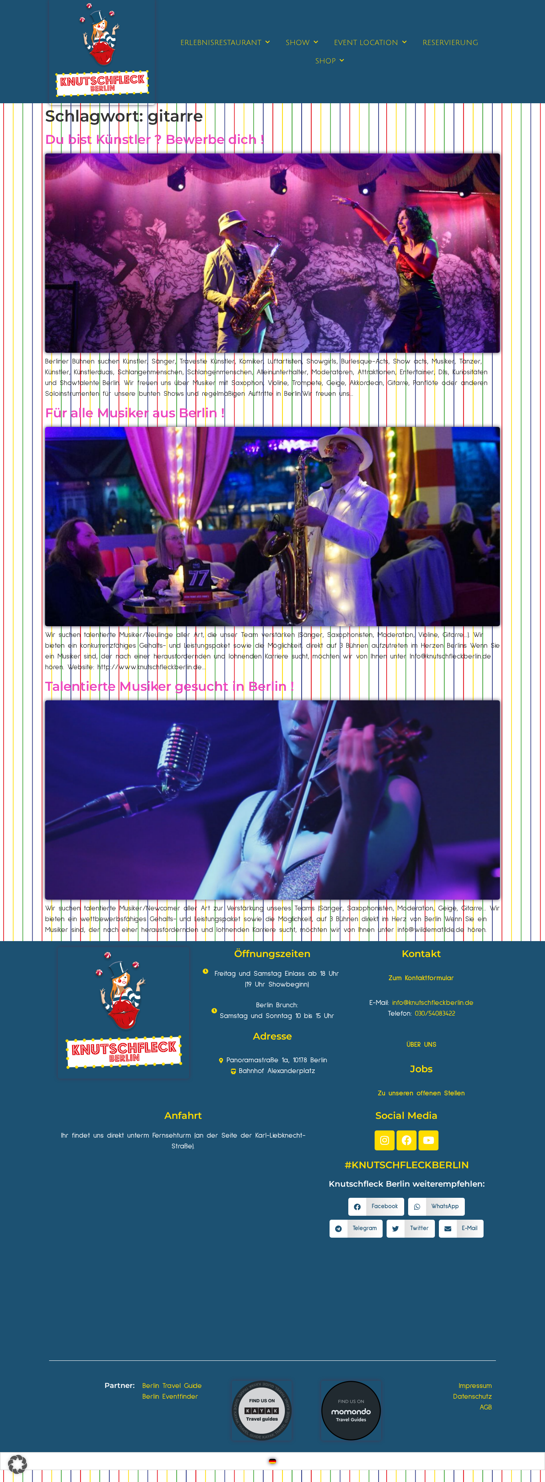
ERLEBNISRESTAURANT (220, 43)
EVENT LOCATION (366, 43)
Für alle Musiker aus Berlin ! (135, 413)
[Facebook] (407, 1140)
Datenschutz (472, 1396)
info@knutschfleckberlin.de (433, 1002)
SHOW (298, 43)
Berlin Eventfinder (170, 1396)
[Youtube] (428, 1140)
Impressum (475, 1386)
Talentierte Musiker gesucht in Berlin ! (169, 686)
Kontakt (421, 953)
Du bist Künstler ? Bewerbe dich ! (154, 139)
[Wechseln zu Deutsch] (272, 1461)
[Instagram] (385, 1140)
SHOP (325, 61)
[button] (376, 1207)
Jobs (421, 1069)
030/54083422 (435, 1013)
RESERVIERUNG (450, 43)
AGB (486, 1407)
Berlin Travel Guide (172, 1386)
